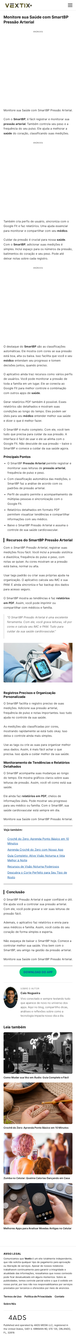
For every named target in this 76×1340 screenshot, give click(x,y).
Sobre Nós (10, 1303)
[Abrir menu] (70, 5)
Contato (59, 1296)
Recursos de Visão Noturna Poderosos (33, 866)
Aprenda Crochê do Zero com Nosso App (35, 849)
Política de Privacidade (38, 1296)
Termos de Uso (13, 1296)
